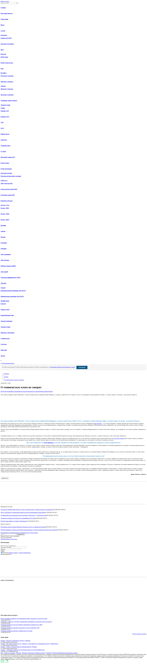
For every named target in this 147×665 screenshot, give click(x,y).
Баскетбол (4, 35)
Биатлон (3, 54)
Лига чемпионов (6, 254)
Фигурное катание (6, 173)
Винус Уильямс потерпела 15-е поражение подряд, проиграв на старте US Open (24, 618)
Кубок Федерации (6, 169)
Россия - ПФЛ (5, 219)
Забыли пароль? (13, 552)
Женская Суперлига (7, 81)
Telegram (18, 653)
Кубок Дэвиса (5, 163)
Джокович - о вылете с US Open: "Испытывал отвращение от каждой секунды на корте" (26, 621)
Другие (3, 356)
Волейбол (4, 73)
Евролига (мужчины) (7, 44)
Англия (3, 231)
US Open (3, 151)
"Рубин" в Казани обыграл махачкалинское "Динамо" (21, 646)
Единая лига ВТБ (6, 38)
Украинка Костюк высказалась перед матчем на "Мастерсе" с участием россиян (24, 515)
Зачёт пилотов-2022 (7, 183)
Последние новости (6, 13)
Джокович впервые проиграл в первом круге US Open (16, 631)
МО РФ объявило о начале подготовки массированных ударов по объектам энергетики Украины (29, 530)
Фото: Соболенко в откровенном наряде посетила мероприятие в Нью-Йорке (23, 512)
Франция (3, 248)
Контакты (31, 653)
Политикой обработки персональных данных (62, 367)
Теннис (3, 108)
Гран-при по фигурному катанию (11, 176)
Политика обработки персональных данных (65, 653)
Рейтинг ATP (5, 111)
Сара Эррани (36, 391)
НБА (2, 49)
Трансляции (4, 19)
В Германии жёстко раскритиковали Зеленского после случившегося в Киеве (23, 527)
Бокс (2, 68)
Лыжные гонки (5, 105)
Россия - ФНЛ (5, 214)
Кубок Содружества (7, 62)
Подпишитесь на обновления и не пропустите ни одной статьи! (19, 532)
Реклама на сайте (40, 653)
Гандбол (3, 86)
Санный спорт (5, 338)
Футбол (3, 205)
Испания (3, 225)
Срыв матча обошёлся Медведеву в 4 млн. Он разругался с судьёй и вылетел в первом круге (27, 509)
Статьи (3, 30)
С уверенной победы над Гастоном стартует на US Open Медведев (25, 650)
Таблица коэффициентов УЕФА (10, 277)
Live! (7, 205)
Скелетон (4, 344)
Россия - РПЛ (5, 208)
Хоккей (3, 287)
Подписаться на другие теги (9, 539)
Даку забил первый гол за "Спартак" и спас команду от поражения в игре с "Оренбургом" (32, 643)
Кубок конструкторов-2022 (9, 189)
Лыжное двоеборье (6, 321)
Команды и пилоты (7, 200)
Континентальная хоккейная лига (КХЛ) (13, 290)
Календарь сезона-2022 (8, 195)
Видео (2, 25)
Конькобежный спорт (7, 315)
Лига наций (4, 271)
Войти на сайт (5, 1)
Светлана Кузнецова (26, 391)
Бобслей (3, 303)
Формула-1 (4, 180)
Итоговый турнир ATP (8, 157)
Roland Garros (5, 134)
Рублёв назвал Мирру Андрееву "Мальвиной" (14, 521)
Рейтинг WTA (5, 116)
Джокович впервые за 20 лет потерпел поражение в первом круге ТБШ (21, 624)
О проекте (48, 653)
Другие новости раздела (139, 634)
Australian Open (5, 145)
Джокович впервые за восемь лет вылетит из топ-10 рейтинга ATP (20, 627)
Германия (4, 243)
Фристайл (4, 350)
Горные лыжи (5, 309)
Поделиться (5, 478)
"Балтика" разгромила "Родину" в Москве (18, 640)
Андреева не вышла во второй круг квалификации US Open (18, 518)
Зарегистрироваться (25, 552)
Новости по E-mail (9, 653)
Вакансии (25, 653)
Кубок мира (4, 57)
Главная (3, 7)
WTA (2, 128)
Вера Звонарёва (15, 391)
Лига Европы (5, 260)
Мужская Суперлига (7, 76)
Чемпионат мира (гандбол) (9, 100)
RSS (2, 653)
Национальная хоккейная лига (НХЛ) (12, 296)
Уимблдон (4, 140)
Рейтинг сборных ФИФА (8, 266)
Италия (3, 237)
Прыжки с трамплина (7, 332)
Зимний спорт (5, 301)
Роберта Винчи (44, 391)
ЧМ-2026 (3, 283)
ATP (2, 122)
